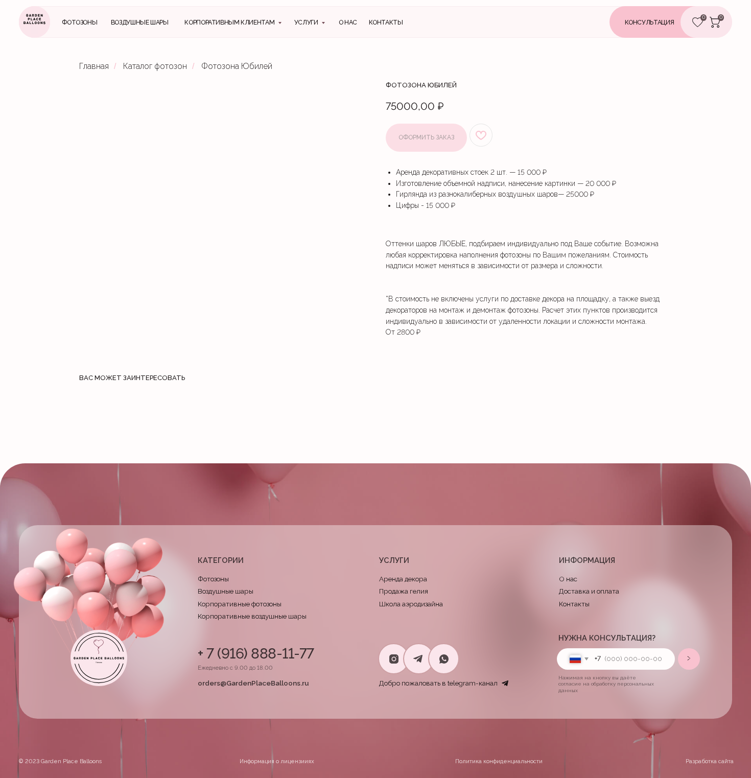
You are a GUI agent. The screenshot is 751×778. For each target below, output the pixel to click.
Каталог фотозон (155, 66)
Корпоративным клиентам (229, 22)
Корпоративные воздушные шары (252, 616)
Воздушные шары (140, 22)
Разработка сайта (710, 761)
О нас (348, 22)
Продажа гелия (403, 591)
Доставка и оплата (589, 591)
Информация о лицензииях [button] (277, 761)
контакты (386, 22)
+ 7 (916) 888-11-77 (256, 653)
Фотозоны (79, 22)
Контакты (574, 604)
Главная (94, 66)
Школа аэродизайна (411, 604)
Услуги (306, 22)
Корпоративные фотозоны (239, 604)
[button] (662, 21)
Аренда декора (403, 579)
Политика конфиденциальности (499, 761)
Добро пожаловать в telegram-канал (438, 683)
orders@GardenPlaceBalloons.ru (253, 683)
